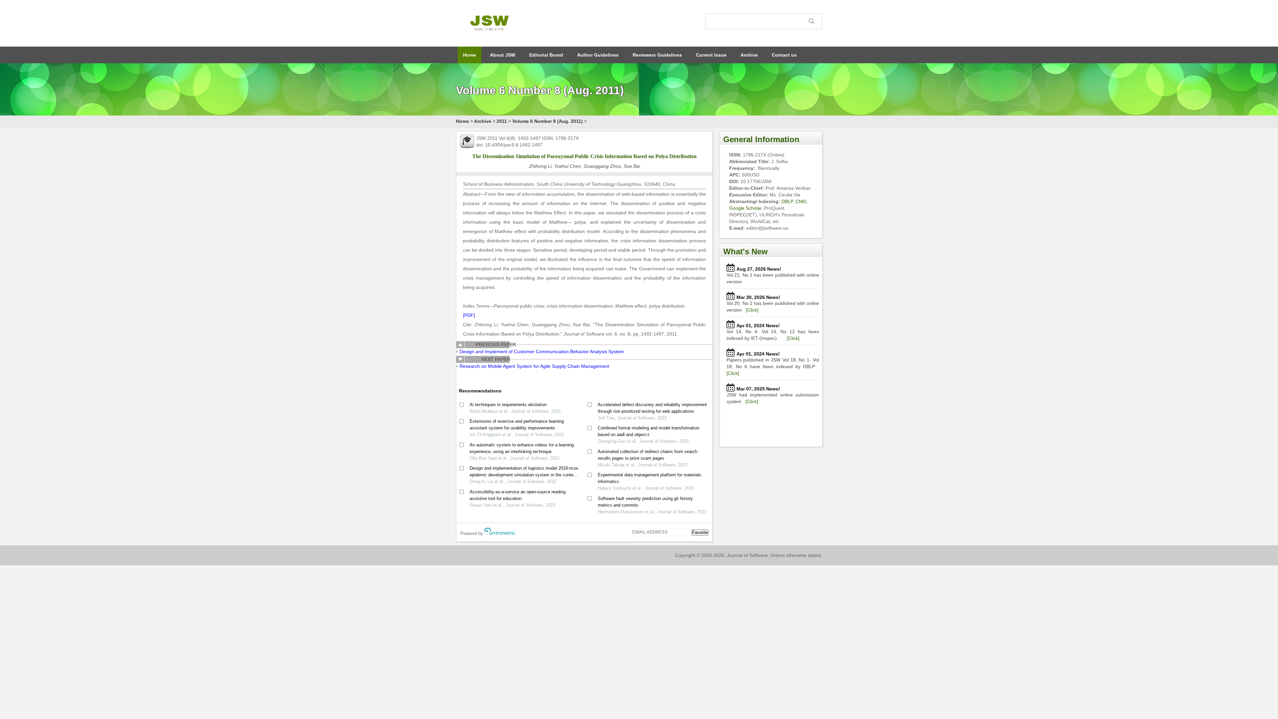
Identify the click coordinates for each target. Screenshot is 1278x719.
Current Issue (711, 55)
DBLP (787, 201)
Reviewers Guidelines (657, 55)
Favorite (700, 532)
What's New (745, 251)
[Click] (752, 310)
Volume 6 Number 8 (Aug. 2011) (547, 121)
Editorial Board (546, 55)
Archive (749, 55)
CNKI (800, 201)
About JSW (502, 55)
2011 (502, 121)
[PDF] (469, 315)
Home (469, 55)
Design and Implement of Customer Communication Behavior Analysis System (542, 351)
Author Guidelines (598, 55)
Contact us (784, 55)
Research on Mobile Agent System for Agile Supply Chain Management (534, 366)
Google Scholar (745, 208)
